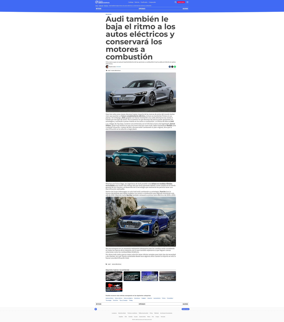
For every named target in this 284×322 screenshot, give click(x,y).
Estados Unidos (142, 316)
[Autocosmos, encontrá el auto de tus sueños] (102, 2)
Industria (108, 14)
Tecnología (108, 300)
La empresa (114, 313)
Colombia (130, 316)
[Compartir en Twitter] (172, 67)
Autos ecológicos (128, 298)
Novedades (170, 298)
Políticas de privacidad (143, 313)
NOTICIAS (98, 9)
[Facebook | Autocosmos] (96, 309)
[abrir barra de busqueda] (175, 2)
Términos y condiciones (132, 313)
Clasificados (144, 2)
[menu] (187, 2)
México (148, 316)
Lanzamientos (156, 298)
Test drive (115, 300)
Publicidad (156, 313)
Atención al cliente (122, 313)
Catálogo (130, 2)
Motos (164, 298)
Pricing (151, 313)
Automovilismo (109, 298)
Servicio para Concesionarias (166, 313)
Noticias (137, 2)
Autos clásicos (118, 298)
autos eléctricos (116, 70)
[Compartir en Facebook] (170, 67)
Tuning (130, 300)
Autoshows (137, 298)
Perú (153, 316)
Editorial (101, 5)
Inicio (96, 5)
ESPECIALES (142, 9)
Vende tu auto (181, 2)
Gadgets (143, 298)
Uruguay (157, 316)
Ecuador (136, 316)
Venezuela (163, 316)
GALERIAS (185, 9)
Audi (109, 70)
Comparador (152, 2)
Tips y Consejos (123, 300)
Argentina (121, 316)
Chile (126, 316)
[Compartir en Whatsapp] (175, 67)
